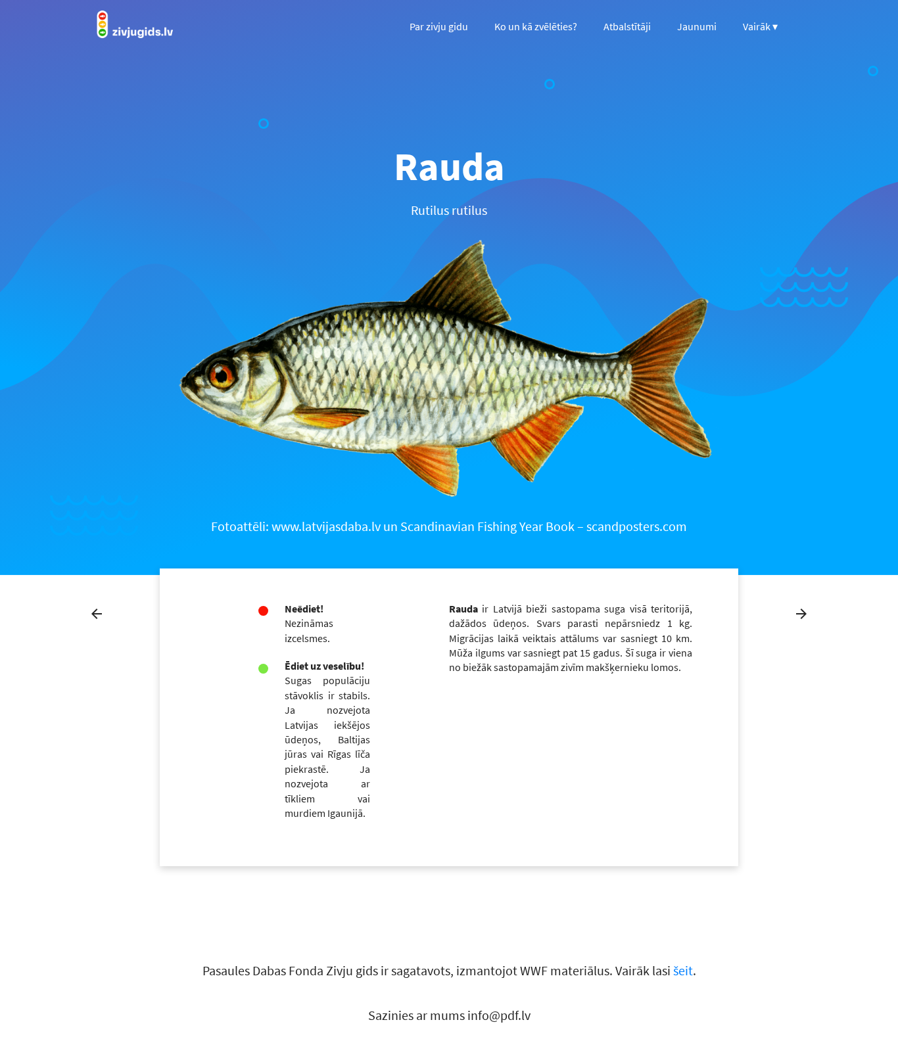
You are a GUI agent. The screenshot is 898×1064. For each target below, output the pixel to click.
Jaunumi (697, 26)
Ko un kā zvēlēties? (535, 26)
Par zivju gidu (439, 26)
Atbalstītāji (627, 26)
